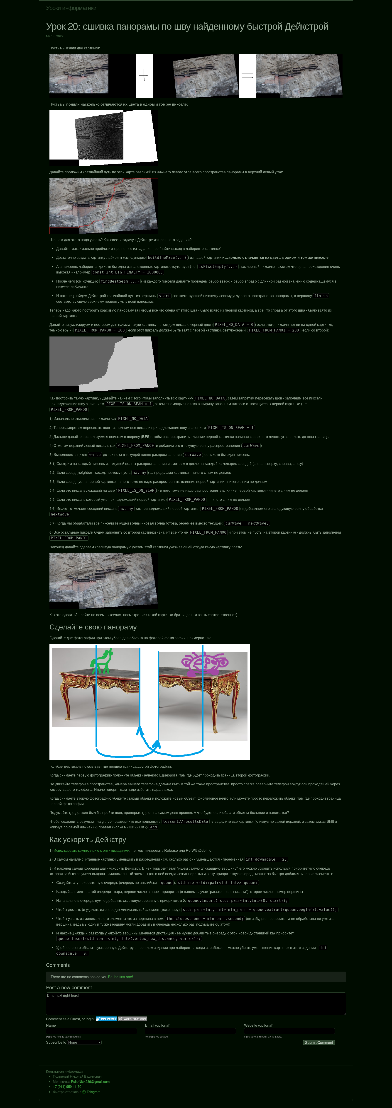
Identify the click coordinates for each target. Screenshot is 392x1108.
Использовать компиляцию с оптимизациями (91, 850)
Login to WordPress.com (132, 1018)
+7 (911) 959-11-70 (67, 1086)
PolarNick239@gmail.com (90, 1081)
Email (149, 1025)
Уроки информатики (71, 7)
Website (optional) (258, 1025)
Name (51, 1025)
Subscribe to (56, 1042)
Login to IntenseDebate (106, 1018)
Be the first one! (120, 976)
